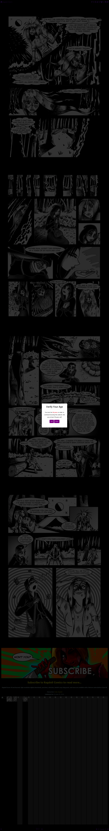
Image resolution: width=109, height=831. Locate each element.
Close (56, 421)
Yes (52, 421)
